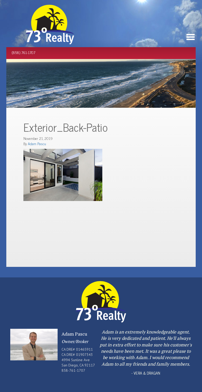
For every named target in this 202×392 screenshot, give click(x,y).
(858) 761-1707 (23, 52)
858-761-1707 (73, 370)
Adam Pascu (37, 143)
